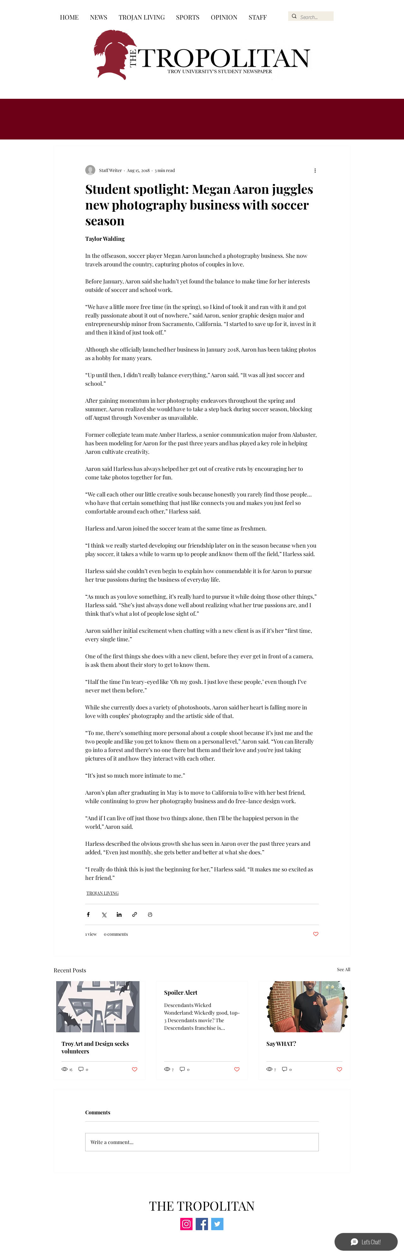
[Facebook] (202, 1224)
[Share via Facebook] (88, 914)
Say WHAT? (281, 1043)
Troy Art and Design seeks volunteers (95, 1047)
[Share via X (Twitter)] (104, 914)
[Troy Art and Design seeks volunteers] (99, 1006)
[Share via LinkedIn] (119, 914)
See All (343, 969)
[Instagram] (186, 1224)
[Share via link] (135, 914)
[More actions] (315, 170)
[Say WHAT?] (304, 1006)
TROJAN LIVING (102, 893)
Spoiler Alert (180, 992)
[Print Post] (150, 914)
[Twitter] (217, 1224)
